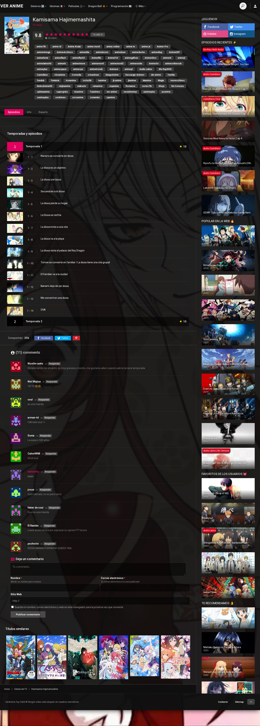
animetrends (96, 69)
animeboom (102, 52)
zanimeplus (43, 97)
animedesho (138, 52)
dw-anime (156, 75)
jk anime (117, 80)
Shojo (161, 86)
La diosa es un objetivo (53, 167)
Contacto (223, 702)
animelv (62, 63)
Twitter (238, 26)
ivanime (102, 80)
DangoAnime (112, 75)
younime (166, 92)
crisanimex (93, 75)
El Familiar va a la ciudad (54, 274)
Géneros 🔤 (37, 6)
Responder (54, 363)
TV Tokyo (37, 25)
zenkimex (60, 97)
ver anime (112, 92)
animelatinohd (44, 63)
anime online (113, 46)
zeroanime (77, 97)
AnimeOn (153, 63)
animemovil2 (116, 63)
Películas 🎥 (75, 6)
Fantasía (55, 80)
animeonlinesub (173, 63)
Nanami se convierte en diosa (57, 155)
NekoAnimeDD (44, 86)
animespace (60, 69)
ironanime (71, 80)
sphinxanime (43, 92)
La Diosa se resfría (51, 215)
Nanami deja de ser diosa (55, 286)
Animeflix (96, 58)
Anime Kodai (74, 46)
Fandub (40, 80)
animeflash (60, 58)
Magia (161, 80)
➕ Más (139, 6)
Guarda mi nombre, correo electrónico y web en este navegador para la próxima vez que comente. (69, 607)
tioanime (78, 92)
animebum (120, 52)
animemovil (98, 63)
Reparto (43, 112)
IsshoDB (87, 80)
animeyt (129, 69)
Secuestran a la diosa (53, 191)
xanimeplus (149, 92)
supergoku (62, 92)
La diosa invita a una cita (54, 226)
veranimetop (130, 92)
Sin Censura (177, 86)
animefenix (42, 58)
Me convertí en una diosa (54, 297)
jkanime (132, 80)
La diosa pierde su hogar (54, 203)
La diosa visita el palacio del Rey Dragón (63, 250)
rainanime (98, 86)
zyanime (110, 97)
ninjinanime (64, 86)
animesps (78, 69)
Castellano (42, 75)
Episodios (14, 112)
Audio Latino (145, 69)
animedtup (157, 52)
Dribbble (211, 33)
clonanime (59, 75)
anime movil (93, 46)
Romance (130, 86)
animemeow (79, 63)
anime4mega (43, 52)
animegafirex (131, 58)
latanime (147, 80)
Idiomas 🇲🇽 (56, 6)
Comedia (76, 75)
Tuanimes (95, 92)
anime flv (41, 46)
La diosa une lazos (51, 179)
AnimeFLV (113, 58)
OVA (43, 309)
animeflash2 (79, 58)
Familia (171, 75)
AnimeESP (174, 52)
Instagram (240, 33)
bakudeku (33, 471)
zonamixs (95, 97)
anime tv (130, 46)
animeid (167, 58)
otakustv (81, 86)
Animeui (113, 69)
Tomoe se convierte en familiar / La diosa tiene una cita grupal (75, 262)
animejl (181, 58)
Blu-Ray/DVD (165, 69)
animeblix (84, 52)
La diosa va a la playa (52, 238)
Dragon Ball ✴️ (96, 6)
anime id (57, 46)
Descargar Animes (134, 75)
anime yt (146, 46)
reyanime (114, 86)
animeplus (42, 69)
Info (29, 112)
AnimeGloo (150, 58)
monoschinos (178, 80)
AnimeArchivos (65, 52)
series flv (147, 86)
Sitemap (239, 702)
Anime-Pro (162, 46)
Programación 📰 (121, 6)
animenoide (136, 63)
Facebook (213, 26)
